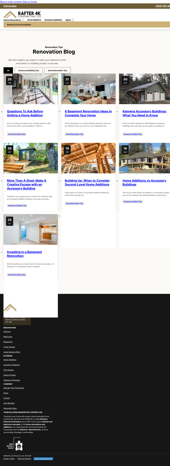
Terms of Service (24, 459)
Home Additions (34, 20)
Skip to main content (11, 1)
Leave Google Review (43, 459)
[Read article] (30, 103)
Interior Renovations (12, 20)
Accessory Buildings (53, 20)
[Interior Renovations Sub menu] (23, 20)
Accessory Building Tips (133, 134)
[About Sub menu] (73, 20)
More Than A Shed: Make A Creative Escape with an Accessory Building (26, 184)
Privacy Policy (9, 459)
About (68, 20)
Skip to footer (30, 1)
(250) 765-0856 (12, 315)
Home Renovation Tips (16, 134)
